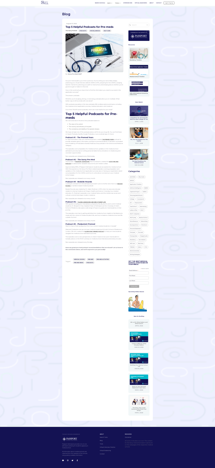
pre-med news (78, 262)
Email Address (133, 270)
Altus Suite (141, 177)
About (151, 3)
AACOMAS (132, 177)
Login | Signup (169, 3)
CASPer (145, 191)
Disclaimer (128, 437)
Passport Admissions (82, 161)
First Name (132, 275)
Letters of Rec (133, 210)
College (132, 199)
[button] (110, 3)
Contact (159, 3)
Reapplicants (144, 236)
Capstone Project (134, 191)
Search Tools (104, 437)
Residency (133, 239)
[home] (44, 2)
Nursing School (134, 225)
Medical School (143, 217)
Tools (117, 3)
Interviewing (143, 206)
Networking (144, 221)
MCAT (142, 210)
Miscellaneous (95, 30)
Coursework (140, 199)
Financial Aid (138, 202)
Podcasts (83, 30)
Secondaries (142, 239)
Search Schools (100, 3)
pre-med (90, 259)
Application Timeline (135, 184)
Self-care (107, 30)
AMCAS (132, 180)
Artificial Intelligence (135, 188)
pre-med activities (103, 259)
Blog (109, 3)
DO (131, 202)
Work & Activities (134, 250)
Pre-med (140, 232)
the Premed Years (108, 139)
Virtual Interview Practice (107, 447)
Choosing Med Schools (136, 195)
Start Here (140, 243)
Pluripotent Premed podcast (94, 231)
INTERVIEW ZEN (127, 3)
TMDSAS (132, 247)
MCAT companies (134, 213)
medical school (79, 259)
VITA (145, 247)
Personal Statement (135, 228)
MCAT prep (133, 217)
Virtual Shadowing (141, 3)
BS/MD (146, 188)
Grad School (133, 206)
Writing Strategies (135, 254)
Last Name (132, 280)
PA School (144, 225)
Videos (139, 247)
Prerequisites (133, 236)
